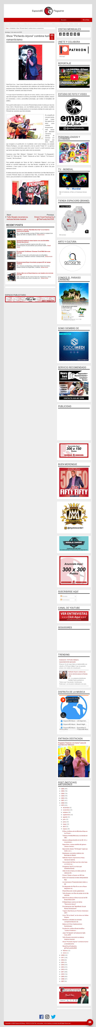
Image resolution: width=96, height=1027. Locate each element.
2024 (62, 793)
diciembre (66, 807)
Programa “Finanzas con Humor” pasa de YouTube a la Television (72, 744)
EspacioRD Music (63, 731)
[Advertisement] (74, 424)
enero (65, 953)
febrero (65, 950)
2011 (62, 972)
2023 (62, 796)
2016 (62, 960)
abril (64, 826)
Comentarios (66, 600)
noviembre (66, 810)
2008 (62, 979)
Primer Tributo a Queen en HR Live (73, 875)
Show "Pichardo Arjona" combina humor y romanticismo (30, 38)
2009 (62, 976)
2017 (62, 957)
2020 (62, 803)
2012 (62, 969)
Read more (40, 235)
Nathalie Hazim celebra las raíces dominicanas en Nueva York (77, 674)
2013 (62, 967)
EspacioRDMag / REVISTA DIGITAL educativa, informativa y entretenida (37, 1023)
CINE (63, 24)
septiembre (66, 815)
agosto (65, 817)
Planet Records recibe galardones (73, 891)
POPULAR (14, 24)
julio (64, 819)
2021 (62, 800)
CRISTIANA (40, 24)
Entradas (64, 596)
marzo (65, 829)
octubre (65, 812)
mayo (65, 824)
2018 (62, 955)
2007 (62, 981)
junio (64, 822)
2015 (62, 962)
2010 (62, 974)
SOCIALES (49, 24)
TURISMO (57, 24)
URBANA (21, 24)
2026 (62, 788)
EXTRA (7, 24)
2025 (62, 791)
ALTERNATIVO (31, 24)
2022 (62, 798)
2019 (62, 805)
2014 (62, 964)
